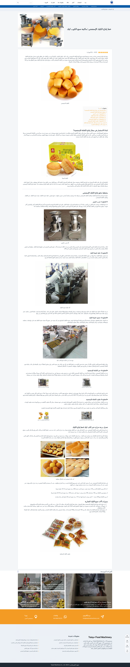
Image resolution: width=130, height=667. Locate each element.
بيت (85, 2)
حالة (68, 2)
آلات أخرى (35, 6)
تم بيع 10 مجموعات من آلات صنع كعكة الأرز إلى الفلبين (97, 602)
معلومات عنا (61, 2)
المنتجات (79, 2)
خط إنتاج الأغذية (104, 9)
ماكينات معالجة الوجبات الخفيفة (64, 6)
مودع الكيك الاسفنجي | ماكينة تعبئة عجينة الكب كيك (53, 599)
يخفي (100, 108)
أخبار (73, 2)
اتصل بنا (53, 2)
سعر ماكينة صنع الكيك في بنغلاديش (55, 584)
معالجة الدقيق (76, 6)
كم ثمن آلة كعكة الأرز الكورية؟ (32, 582)
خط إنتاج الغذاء (94, 6)
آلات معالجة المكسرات (50, 6)
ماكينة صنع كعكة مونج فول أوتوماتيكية (30, 602)
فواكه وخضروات (85, 6)
